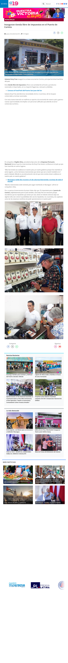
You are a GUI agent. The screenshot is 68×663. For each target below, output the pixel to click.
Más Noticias (9, 462)
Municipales (10, 20)
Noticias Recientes (12, 355)
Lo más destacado (12, 411)
